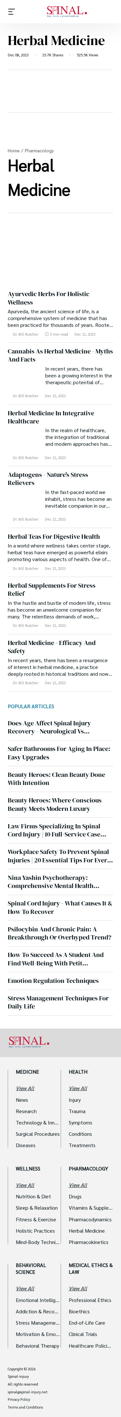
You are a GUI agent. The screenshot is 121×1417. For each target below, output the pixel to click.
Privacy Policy (19, 1399)
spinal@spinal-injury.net (27, 1392)
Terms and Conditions (25, 1407)
